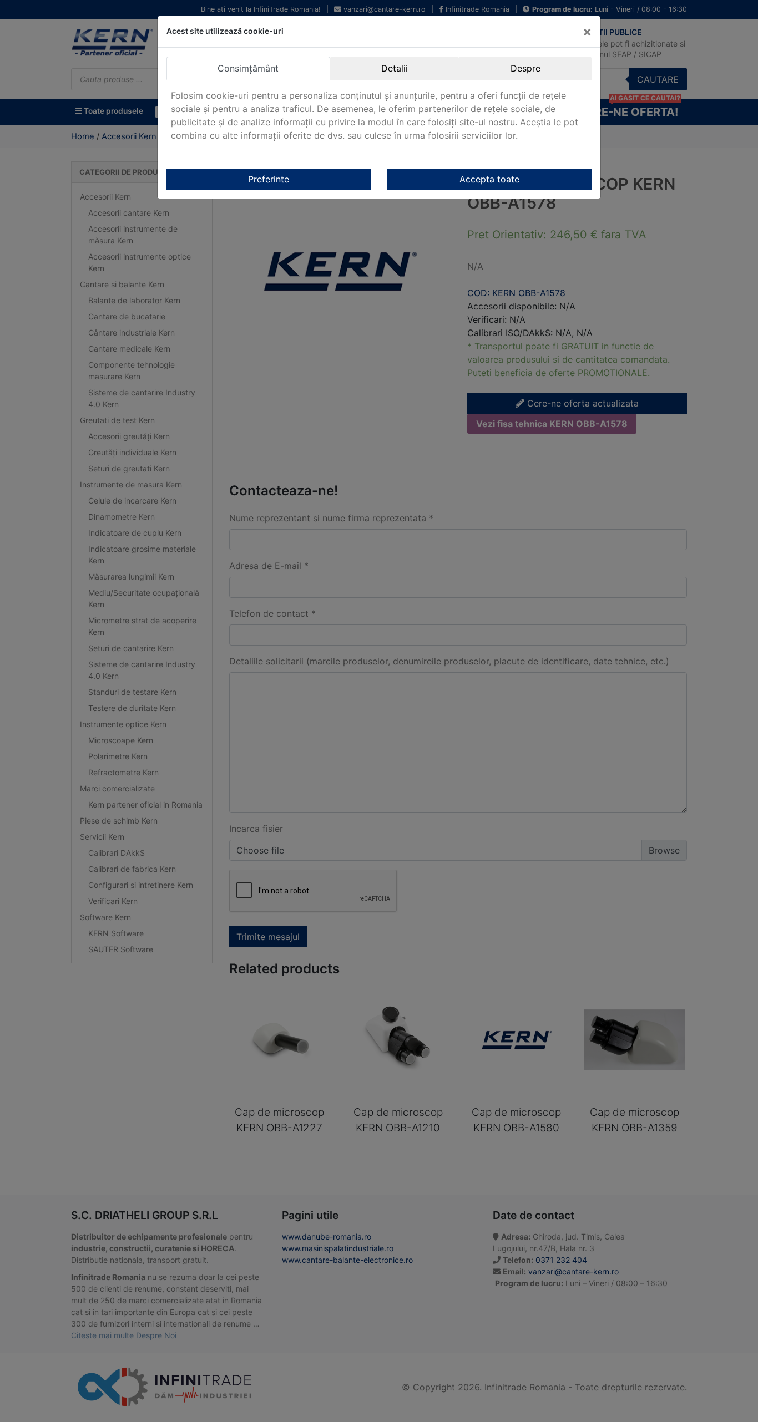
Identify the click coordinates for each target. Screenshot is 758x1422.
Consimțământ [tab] (248, 68)
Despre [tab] (525, 68)
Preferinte (268, 179)
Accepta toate (489, 179)
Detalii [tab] (394, 68)
